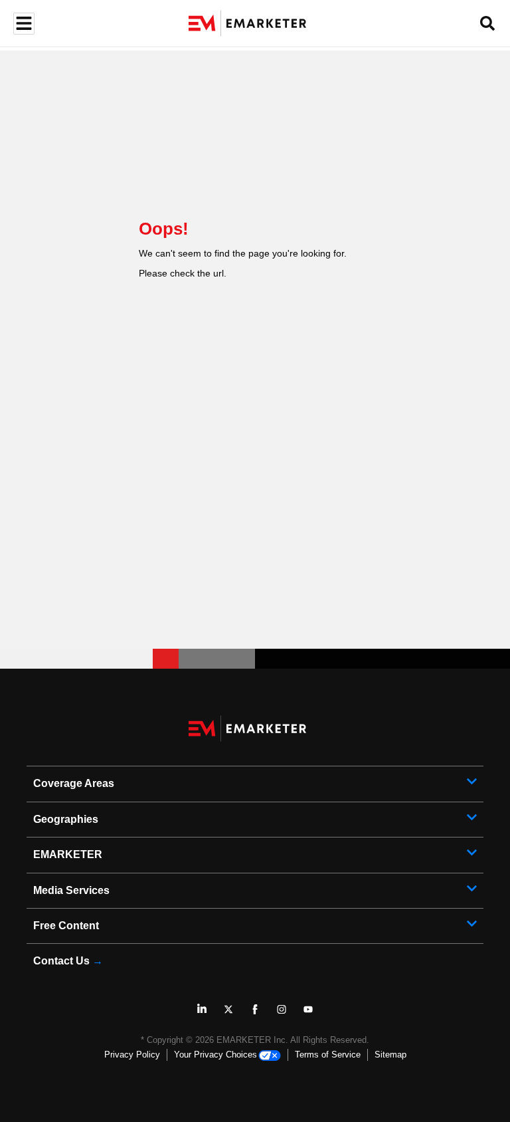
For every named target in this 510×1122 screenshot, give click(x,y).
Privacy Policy (132, 1055)
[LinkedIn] (202, 1009)
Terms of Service (328, 1055)
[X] (228, 1009)
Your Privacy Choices (215, 1055)
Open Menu (22, 23)
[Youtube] (308, 1009)
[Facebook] (255, 1009)
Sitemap (390, 1055)
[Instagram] (282, 1009)
